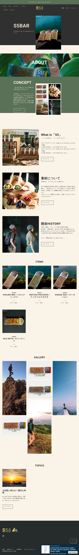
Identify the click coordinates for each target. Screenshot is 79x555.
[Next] (36, 147)
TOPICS (39, 465)
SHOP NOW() (73, 552)
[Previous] (5, 147)
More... (66, 552)
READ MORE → (19, 110)
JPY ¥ (73, 540)
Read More (7, 506)
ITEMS (39, 261)
